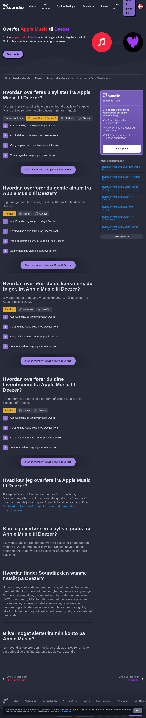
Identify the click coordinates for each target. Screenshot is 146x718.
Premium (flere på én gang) (42, 118)
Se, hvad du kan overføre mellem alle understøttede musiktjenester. (38, 508)
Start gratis (13, 54)
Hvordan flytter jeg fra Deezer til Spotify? (118, 208)
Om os (87, 701)
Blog (16, 701)
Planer (104, 6)
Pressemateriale (103, 701)
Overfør (33, 6)
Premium (9, 214)
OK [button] (137, 711)
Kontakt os (123, 701)
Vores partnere (70, 701)
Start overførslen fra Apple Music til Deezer (48, 169)
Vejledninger (31, 701)
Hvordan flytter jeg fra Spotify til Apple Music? (121, 178)
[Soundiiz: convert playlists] (5, 701)
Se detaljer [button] (66, 712)
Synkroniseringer (66, 6)
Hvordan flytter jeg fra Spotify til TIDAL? (118, 198)
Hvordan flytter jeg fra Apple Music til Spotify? (120, 188)
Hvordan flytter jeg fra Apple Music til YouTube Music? (120, 228)
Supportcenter (50, 701)
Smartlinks (88, 6)
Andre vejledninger (122, 236)
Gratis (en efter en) (14, 118)
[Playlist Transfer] (13, 6)
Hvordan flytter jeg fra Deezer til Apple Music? (121, 168)
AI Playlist (46, 6)
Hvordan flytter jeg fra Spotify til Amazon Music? (118, 218)
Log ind (116, 6)
